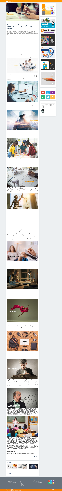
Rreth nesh (21, 480)
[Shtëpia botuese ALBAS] (53, 96)
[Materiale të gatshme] (43, 92)
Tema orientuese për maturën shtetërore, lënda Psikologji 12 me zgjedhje (33, 471)
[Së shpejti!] (48, 92)
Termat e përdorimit (10, 481)
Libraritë (21, 482)
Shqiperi (22, 483)
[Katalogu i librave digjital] (53, 92)
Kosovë (22, 484)
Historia (21, 481)
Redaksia (8, 480)
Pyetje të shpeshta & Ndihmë (11, 482)
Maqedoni (22, 485)
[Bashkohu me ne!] (48, 96)
